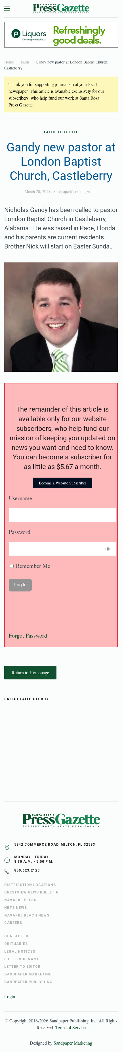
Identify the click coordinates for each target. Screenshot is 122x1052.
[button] (7, 8)
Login (9, 996)
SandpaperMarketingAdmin (75, 191)
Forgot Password (28, 635)
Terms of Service (70, 1027)
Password (19, 532)
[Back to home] (61, 8)
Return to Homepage (30, 672)
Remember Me (32, 566)
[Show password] (108, 549)
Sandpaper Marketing (73, 1043)
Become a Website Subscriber (62, 483)
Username (20, 498)
